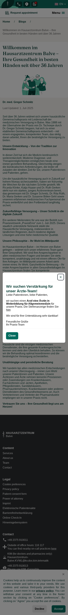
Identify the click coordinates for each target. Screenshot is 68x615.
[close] (60, 277)
